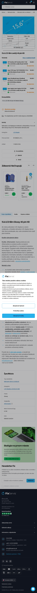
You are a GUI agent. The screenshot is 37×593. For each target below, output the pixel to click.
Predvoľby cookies (18, 311)
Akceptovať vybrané (18, 306)
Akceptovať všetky (18, 316)
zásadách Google (17, 291)
